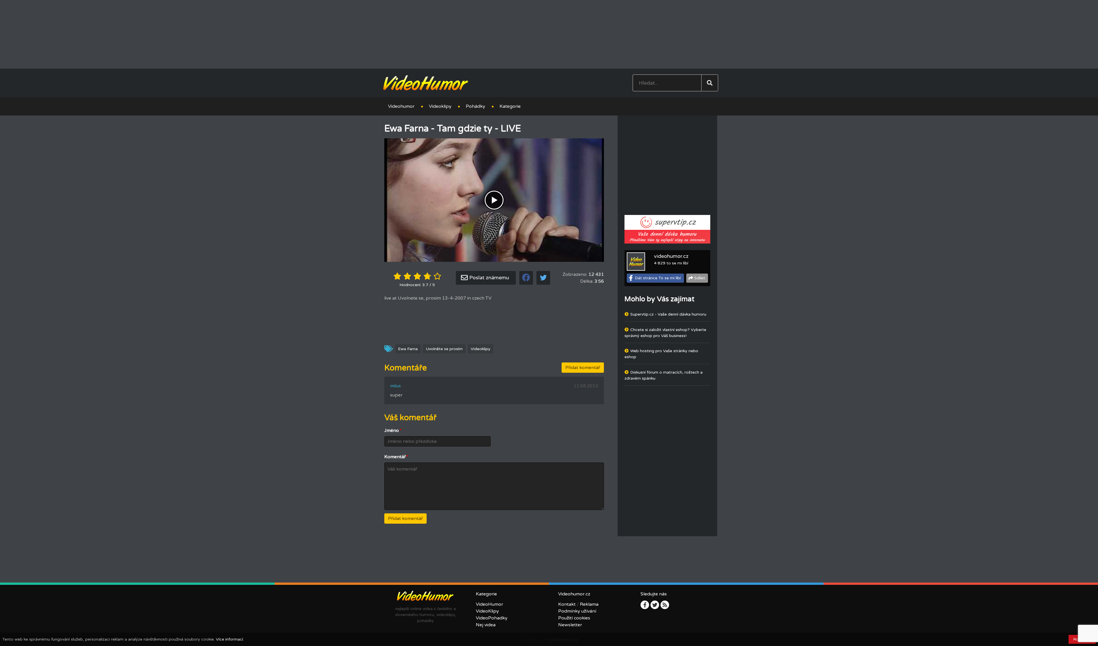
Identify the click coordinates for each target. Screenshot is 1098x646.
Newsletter (570, 624)
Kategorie (510, 106)
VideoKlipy (487, 611)
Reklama (589, 604)
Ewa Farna (408, 348)
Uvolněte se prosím (444, 348)
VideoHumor (489, 604)
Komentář (396, 456)
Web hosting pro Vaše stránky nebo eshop (661, 353)
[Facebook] (644, 604)
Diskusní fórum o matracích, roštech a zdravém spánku (663, 375)
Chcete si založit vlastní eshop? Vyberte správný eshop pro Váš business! (665, 332)
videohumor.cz (671, 256)
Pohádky (475, 106)
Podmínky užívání (577, 611)
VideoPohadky (492, 618)
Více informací (229, 639)
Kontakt (567, 604)
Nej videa (486, 624)
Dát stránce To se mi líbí (658, 277)
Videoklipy (440, 106)
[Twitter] (655, 604)
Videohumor (401, 106)
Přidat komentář (582, 367)
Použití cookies (574, 618)
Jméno (392, 430)
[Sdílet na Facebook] (526, 277)
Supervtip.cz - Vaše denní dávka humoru (668, 314)
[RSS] (665, 604)
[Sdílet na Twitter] (543, 277)
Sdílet (699, 277)
